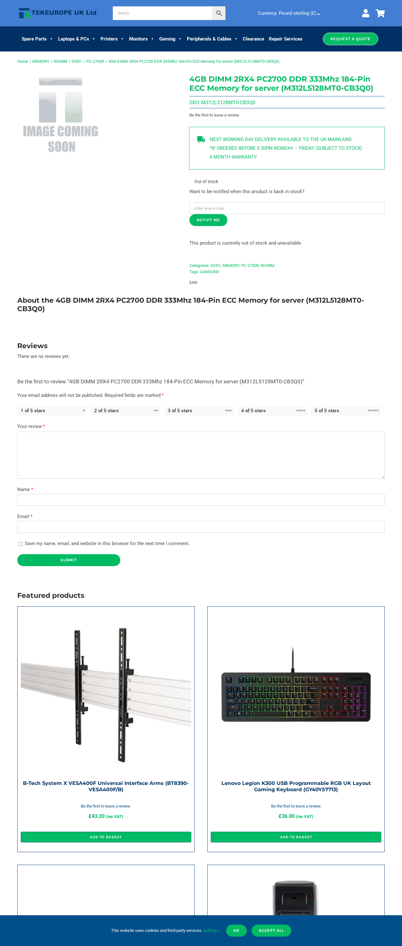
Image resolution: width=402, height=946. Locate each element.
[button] (350, 39)
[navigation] (288, 13)
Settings (211, 930)
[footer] (57, 8)
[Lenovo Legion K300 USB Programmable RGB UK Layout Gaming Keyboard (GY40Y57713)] (296, 614)
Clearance (253, 39)
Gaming (167, 39)
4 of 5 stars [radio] (253, 411)
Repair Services (285, 39)
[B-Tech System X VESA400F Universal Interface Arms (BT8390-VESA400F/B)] (106, 614)
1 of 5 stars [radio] (33, 411)
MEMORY (231, 265)
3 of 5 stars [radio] (180, 411)
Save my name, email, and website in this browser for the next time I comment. (107, 543)
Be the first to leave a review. (214, 115)
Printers (109, 39)
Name (25, 489)
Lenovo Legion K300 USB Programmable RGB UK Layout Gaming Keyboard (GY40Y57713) (296, 786)
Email (24, 516)
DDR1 (215, 265)
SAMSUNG (209, 271)
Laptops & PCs (73, 39)
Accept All (271, 930)
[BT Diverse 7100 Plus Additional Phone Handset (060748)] (296, 872)
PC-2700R (250, 265)
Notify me (208, 220)
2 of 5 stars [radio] (106, 411)
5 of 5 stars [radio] (327, 411)
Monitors (138, 39)
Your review (31, 426)
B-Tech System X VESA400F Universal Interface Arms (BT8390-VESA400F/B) (106, 786)
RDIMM (267, 265)
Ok (236, 930)
